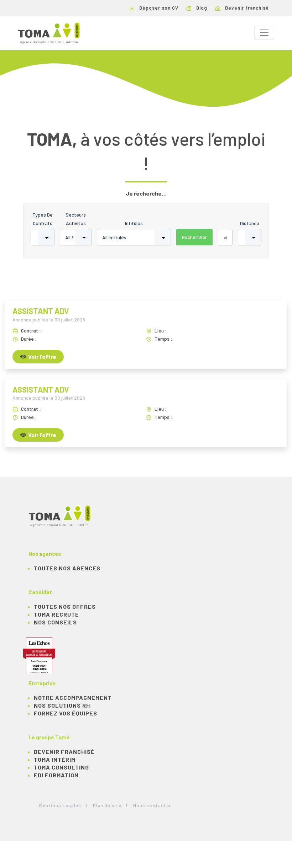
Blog (201, 8)
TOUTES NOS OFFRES (65, 606)
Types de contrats (42, 219)
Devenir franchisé (246, 8)
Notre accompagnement (73, 697)
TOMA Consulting (61, 767)
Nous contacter (152, 805)
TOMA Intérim (54, 759)
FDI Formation (56, 775)
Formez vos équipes (65, 713)
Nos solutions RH (62, 705)
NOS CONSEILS (55, 622)
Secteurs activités (76, 219)
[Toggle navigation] (264, 33)
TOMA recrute (56, 614)
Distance (249, 223)
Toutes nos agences (67, 568)
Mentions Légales (60, 805)
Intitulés (134, 223)
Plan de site (107, 805)
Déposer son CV (158, 8)
